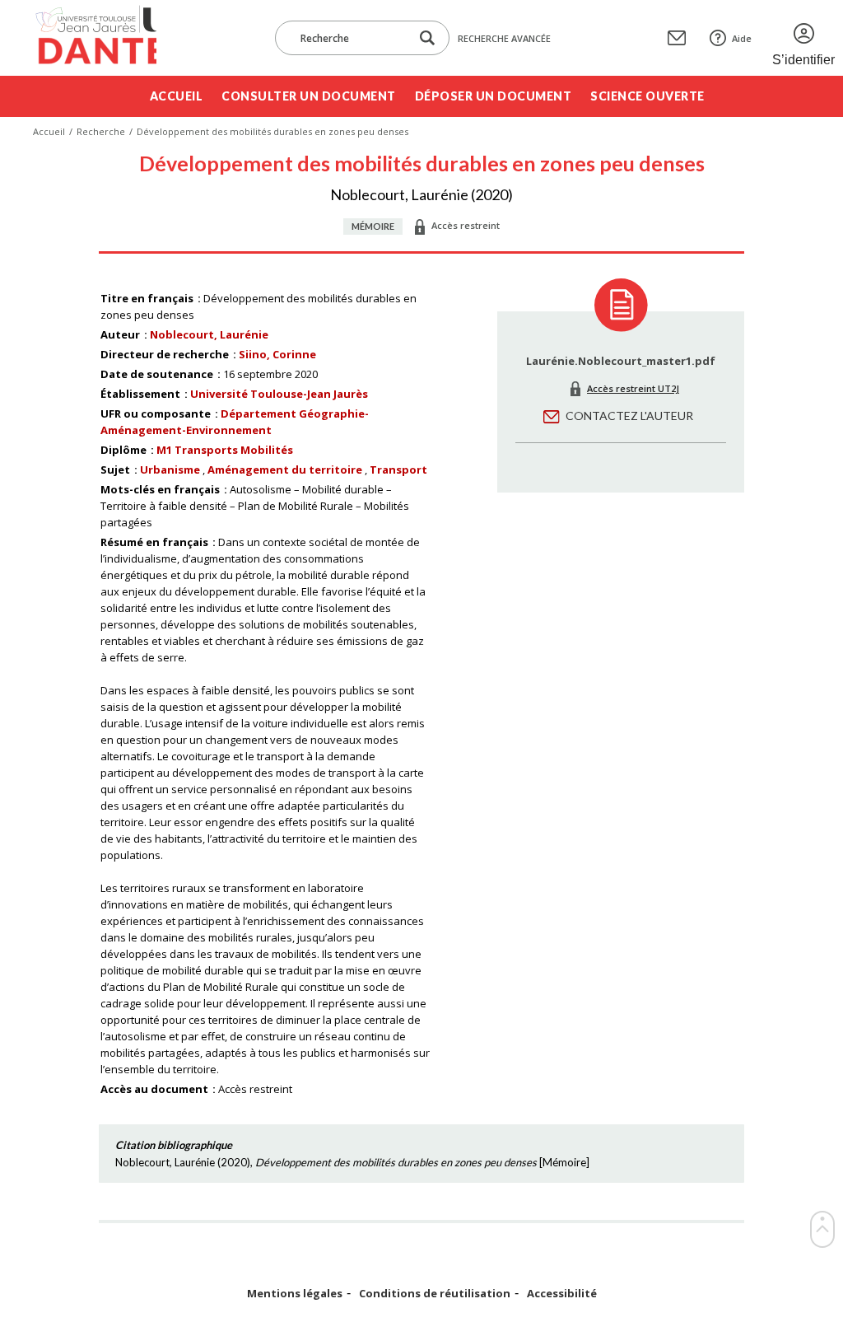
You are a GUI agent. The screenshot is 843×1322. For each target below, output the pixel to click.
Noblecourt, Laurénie (209, 334)
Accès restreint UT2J (633, 388)
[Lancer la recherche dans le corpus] (427, 38)
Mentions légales (294, 1293)
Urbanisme (170, 469)
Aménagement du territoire (284, 469)
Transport (398, 469)
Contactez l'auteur (629, 416)
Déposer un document (493, 96)
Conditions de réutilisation (434, 1293)
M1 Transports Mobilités (224, 449)
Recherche (101, 131)
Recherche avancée (504, 38)
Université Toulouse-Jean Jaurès (279, 393)
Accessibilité (562, 1293)
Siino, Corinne (277, 354)
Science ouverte (647, 96)
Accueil (176, 96)
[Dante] (94, 38)
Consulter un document (308, 96)
